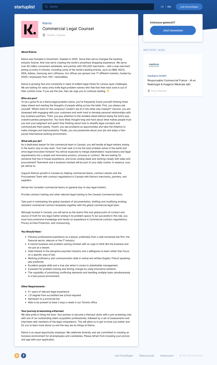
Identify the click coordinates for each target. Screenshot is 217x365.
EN (169, 6)
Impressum (167, 355)
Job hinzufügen (189, 6)
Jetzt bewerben (173, 30)
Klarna (47, 23)
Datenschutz (146, 355)
